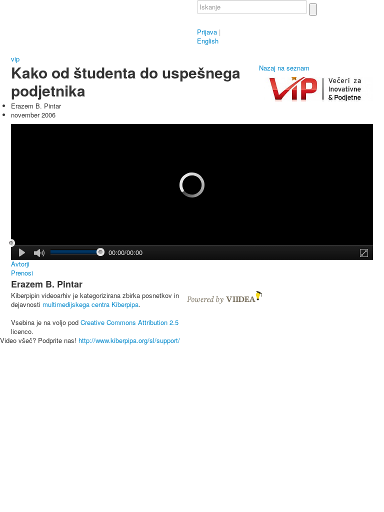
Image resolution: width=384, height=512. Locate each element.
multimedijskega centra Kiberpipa (90, 304)
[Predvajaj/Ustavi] (22, 252)
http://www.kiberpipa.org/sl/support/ (129, 340)
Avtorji (20, 264)
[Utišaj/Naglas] (39, 253)
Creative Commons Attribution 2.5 (129, 322)
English (207, 41)
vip (15, 59)
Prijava (207, 31)
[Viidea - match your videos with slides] (224, 296)
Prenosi (22, 273)
